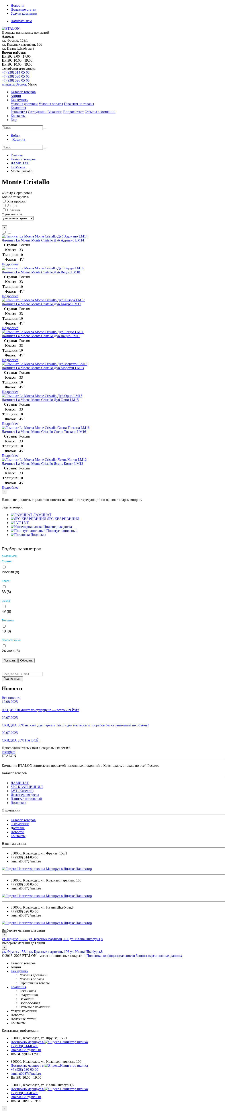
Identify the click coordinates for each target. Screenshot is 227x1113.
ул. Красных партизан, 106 (49, 939)
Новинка (14, 210)
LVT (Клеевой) (22, 791)
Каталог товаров (23, 92)
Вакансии (54, 112)
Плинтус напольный (26, 799)
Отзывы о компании (100, 112)
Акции (16, 96)
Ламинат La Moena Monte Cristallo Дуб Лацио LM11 (41, 336)
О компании (20, 824)
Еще (14, 120)
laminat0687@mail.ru (26, 1050)
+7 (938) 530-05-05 (15, 76)
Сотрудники (37, 112)
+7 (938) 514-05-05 (15, 72)
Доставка (18, 828)
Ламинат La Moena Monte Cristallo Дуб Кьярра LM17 (41, 304)
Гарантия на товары (79, 104)
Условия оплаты (51, 104)
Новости (17, 5)
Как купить (19, 100)
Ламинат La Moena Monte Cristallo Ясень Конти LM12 (42, 463)
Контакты (18, 116)
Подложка (18, 803)
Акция (12, 206)
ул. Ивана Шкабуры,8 (86, 939)
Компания (18, 108)
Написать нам (21, 21)
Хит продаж (16, 201)
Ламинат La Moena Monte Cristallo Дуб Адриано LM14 (43, 240)
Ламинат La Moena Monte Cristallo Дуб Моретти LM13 (43, 368)
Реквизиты (19, 112)
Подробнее (10, 264)
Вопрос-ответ (73, 112)
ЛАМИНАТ (20, 783)
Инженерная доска (25, 795)
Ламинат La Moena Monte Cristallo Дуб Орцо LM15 (40, 400)
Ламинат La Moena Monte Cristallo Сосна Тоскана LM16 (44, 432)
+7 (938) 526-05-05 (15, 80)
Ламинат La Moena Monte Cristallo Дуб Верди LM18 (41, 272)
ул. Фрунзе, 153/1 (15, 939)
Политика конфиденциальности (110, 955)
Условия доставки (24, 104)
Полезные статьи (23, 9)
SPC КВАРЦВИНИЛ (27, 787)
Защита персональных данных (159, 955)
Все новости (11, 698)
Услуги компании (24, 13)
